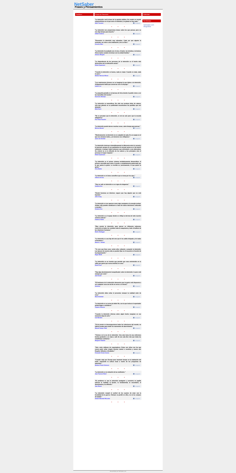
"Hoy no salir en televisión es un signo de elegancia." (112, 184)
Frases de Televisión (101, 14)
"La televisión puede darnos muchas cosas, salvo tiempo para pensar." (117, 126)
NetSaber (84, 4)
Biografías (147, 26)
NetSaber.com (149, 25)
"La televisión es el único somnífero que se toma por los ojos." (115, 175)
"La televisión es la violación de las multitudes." (110, 372)
